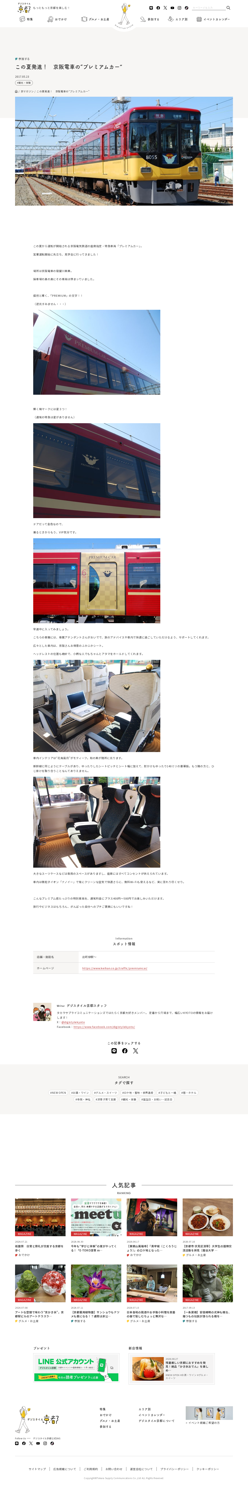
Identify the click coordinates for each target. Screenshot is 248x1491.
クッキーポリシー (207, 1469)
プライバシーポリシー (174, 1469)
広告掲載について (64, 1469)
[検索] (228, 8)
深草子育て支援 (106, 1099)
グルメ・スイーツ (106, 1092)
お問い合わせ (114, 1469)
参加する (154, 19)
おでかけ (61, 19)
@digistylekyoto (73, 1022)
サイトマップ (37, 1469)
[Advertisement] (124, 47)
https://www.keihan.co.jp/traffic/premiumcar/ (114, 968)
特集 (30, 19)
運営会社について (141, 1469)
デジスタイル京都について (157, 1420)
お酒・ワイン (81, 1092)
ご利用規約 (91, 1469)
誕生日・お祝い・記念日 (157, 1099)
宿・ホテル (189, 1092)
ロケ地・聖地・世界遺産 (138, 1092)
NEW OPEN (59, 1092)
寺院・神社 (84, 1099)
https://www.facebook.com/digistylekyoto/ (104, 1027)
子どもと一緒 (168, 1092)
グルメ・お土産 (99, 19)
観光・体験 (25, 82)
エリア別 (181, 19)
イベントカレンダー (217, 19)
